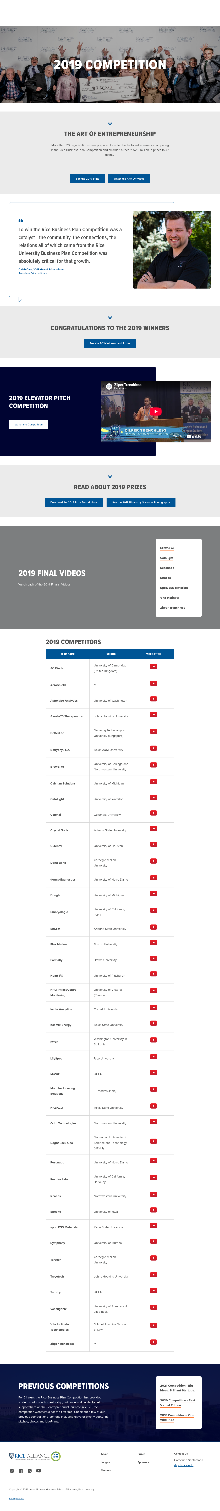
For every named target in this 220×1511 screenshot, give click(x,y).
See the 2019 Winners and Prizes (110, 343)
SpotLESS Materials (174, 587)
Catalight (166, 558)
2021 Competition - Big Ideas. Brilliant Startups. (177, 1388)
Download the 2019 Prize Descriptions (73, 502)
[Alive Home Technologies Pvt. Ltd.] (153, 666)
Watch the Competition (29, 424)
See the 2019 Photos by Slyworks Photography (141, 502)
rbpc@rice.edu (183, 1465)
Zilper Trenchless (172, 607)
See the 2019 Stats (87, 179)
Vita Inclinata (169, 597)
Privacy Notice (16, 1498)
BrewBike (167, 548)
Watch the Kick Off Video (129, 179)
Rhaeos (165, 578)
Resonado (167, 568)
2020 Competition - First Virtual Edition (177, 1402)
